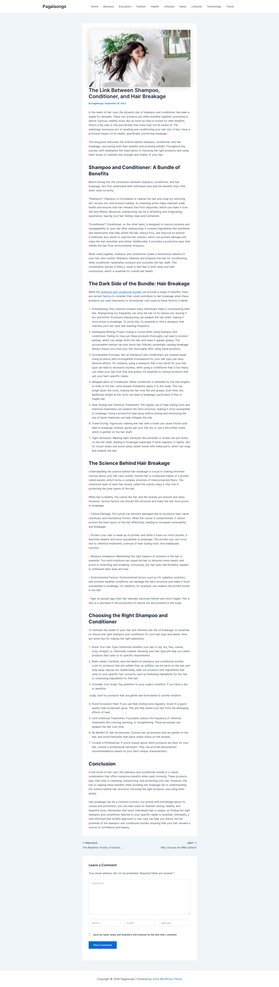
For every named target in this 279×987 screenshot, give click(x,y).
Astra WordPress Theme (167, 979)
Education (125, 6)
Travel (230, 6)
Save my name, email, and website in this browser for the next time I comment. (135, 934)
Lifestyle (169, 6)
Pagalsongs (54, 6)
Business (108, 6)
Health (155, 6)
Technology (214, 6)
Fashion (141, 6)
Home (94, 6)
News (183, 6)
